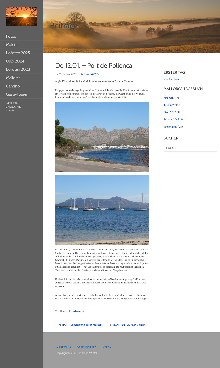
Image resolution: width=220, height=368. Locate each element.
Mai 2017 (169, 98)
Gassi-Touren (17, 94)
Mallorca (13, 77)
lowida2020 (91, 74)
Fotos (11, 36)
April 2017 (169, 105)
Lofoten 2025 (18, 52)
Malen (11, 44)
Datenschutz (13, 107)
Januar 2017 (170, 126)
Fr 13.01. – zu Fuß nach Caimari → (129, 324)
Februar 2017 (171, 119)
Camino (13, 86)
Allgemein (78, 311)
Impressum (12, 103)
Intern (10, 111)
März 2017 (170, 112)
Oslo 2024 (15, 61)
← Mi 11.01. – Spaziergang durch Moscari (78, 324)
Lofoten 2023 (18, 69)
